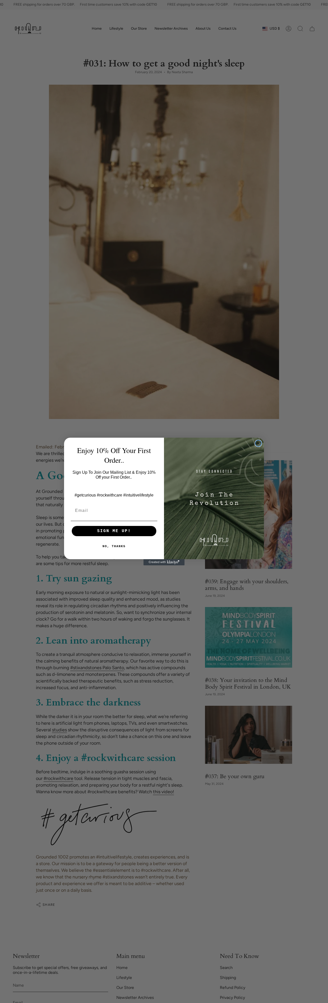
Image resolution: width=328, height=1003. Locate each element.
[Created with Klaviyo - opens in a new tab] (164, 562)
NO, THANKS (114, 546)
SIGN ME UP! (114, 531)
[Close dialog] (258, 443)
